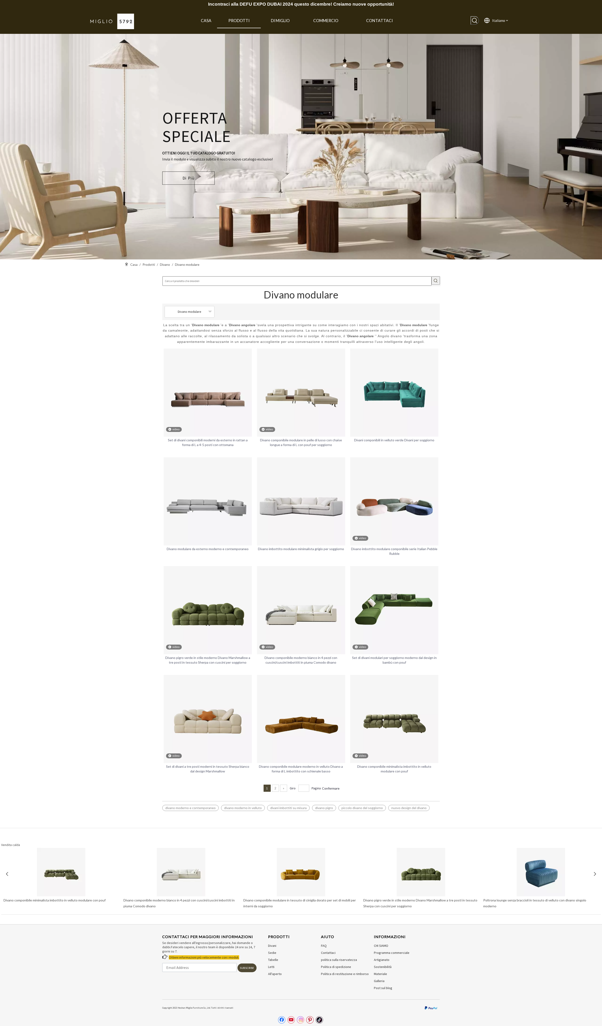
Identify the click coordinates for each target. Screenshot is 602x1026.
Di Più (188, 178)
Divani (272, 946)
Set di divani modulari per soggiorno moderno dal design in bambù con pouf (394, 660)
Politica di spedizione (336, 967)
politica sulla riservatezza (339, 960)
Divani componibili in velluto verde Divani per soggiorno (394, 440)
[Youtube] (291, 1020)
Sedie (272, 953)
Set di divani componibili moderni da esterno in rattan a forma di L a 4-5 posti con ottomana (208, 442)
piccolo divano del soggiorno (362, 808)
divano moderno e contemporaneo (190, 808)
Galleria (379, 981)
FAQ (324, 946)
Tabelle (273, 960)
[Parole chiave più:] (475, 20)
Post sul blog (383, 988)
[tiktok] (319, 1020)
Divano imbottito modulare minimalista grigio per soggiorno (301, 549)
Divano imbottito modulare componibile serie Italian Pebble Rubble (394, 551)
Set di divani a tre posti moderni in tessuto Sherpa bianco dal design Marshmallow (207, 768)
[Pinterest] (310, 1020)
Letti (271, 967)
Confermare (331, 788)
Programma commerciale (391, 953)
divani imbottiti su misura (288, 808)
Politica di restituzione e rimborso (345, 974)
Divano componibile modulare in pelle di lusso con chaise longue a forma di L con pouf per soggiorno (301, 442)
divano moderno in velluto (243, 808)
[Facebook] (281, 1020)
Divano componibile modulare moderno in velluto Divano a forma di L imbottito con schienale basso (301, 768)
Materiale (380, 974)
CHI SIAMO (381, 946)
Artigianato (381, 960)
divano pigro (324, 808)
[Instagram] (300, 1020)
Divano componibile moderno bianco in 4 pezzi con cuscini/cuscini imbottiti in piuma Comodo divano (301, 660)
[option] (301, 146)
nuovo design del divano (409, 808)
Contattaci (328, 953)
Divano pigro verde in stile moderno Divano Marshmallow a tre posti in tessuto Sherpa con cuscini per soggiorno (207, 660)
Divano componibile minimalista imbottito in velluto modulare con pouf (394, 768)
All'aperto (275, 974)
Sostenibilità (383, 967)
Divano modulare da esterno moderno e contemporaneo (208, 549)
